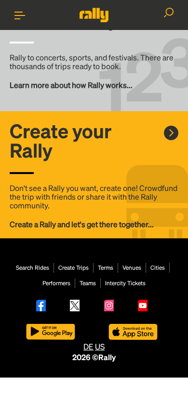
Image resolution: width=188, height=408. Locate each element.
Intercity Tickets (125, 283)
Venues (131, 267)
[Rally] (94, 15)
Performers (56, 283)
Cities (157, 267)
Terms (105, 267)
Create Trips (73, 267)
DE (88, 346)
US (100, 346)
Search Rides (32, 267)
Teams (88, 283)
